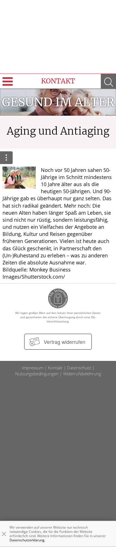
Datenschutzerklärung (27, 540)
